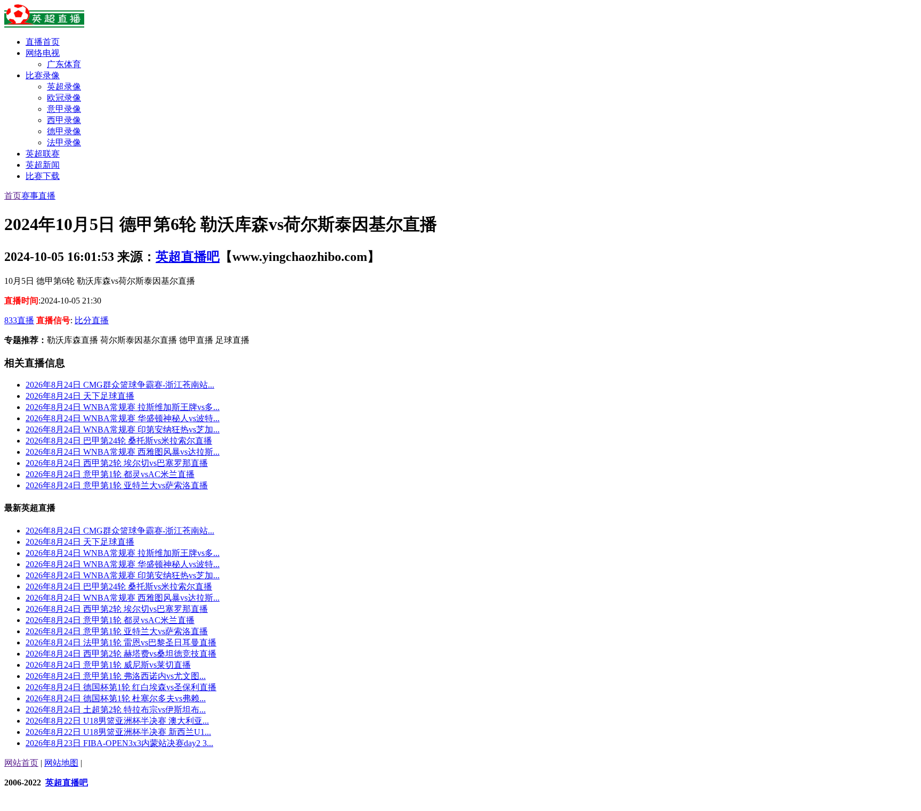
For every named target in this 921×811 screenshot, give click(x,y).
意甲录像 (64, 108)
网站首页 (21, 762)
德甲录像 (64, 131)
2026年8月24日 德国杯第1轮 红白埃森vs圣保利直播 (121, 687)
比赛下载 (43, 176)
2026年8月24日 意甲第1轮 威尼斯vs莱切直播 (108, 664)
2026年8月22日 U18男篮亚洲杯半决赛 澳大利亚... (117, 720)
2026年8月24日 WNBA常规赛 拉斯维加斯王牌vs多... (123, 407)
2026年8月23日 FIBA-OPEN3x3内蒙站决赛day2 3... (119, 743)
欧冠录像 (64, 97)
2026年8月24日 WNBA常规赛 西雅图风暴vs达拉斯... (123, 451)
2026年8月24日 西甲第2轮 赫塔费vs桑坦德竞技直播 (121, 653)
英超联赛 (43, 153)
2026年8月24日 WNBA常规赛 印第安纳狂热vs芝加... (123, 429)
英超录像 (64, 86)
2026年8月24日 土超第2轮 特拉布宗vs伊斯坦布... (116, 709)
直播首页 (43, 41)
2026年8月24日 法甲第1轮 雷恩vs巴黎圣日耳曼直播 (121, 642)
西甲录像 (64, 120)
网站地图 (61, 762)
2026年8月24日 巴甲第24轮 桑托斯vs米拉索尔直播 (119, 440)
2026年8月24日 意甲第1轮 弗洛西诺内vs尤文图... (116, 676)
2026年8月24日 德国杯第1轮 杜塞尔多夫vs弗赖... (116, 698)
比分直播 (92, 320)
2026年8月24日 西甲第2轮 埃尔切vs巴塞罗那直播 (117, 463)
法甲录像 (64, 142)
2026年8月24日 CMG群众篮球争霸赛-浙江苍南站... (120, 384)
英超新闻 (43, 164)
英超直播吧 (188, 257)
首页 (12, 195)
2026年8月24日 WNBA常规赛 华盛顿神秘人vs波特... (123, 418)
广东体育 (64, 64)
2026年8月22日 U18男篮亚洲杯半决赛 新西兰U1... (118, 731)
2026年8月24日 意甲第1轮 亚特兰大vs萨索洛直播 (117, 485)
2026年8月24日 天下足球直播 (80, 395)
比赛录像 (43, 75)
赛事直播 (38, 195)
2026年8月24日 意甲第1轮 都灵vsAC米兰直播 (110, 474)
